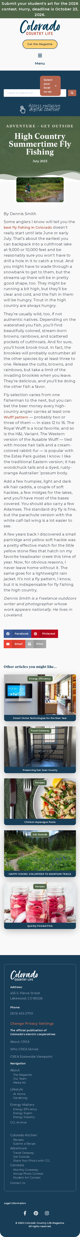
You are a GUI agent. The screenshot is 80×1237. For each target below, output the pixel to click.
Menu (40, 63)
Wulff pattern (16, 417)
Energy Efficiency (40, 678)
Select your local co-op (48, 85)
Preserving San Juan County (40, 770)
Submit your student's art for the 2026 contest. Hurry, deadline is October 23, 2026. (40, 9)
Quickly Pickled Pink (40, 926)
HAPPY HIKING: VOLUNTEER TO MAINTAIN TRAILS (40, 874)
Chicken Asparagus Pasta (40, 822)
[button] (17, 634)
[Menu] (40, 55)
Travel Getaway (40, 730)
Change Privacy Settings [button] (32, 1024)
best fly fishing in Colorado (28, 228)
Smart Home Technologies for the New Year (40, 718)
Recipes (40, 782)
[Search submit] (72, 93)
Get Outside (40, 834)
